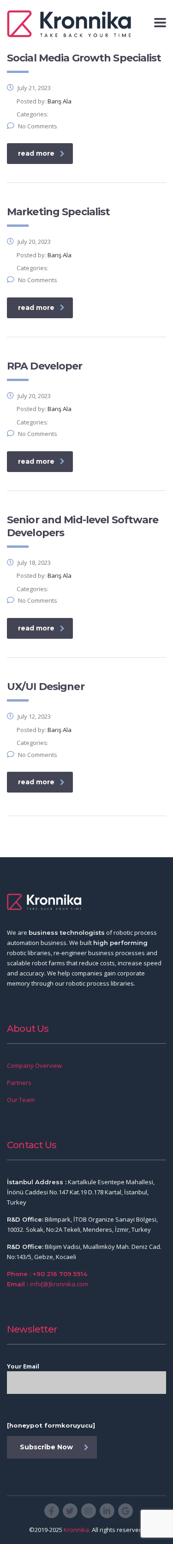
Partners (19, 1082)
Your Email (23, 1366)
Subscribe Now (46, 1447)
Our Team (21, 1100)
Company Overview (34, 1065)
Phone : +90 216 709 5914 (47, 1274)
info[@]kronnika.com (59, 1284)
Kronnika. (77, 1530)
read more (36, 153)
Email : (17, 1284)
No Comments (37, 126)
